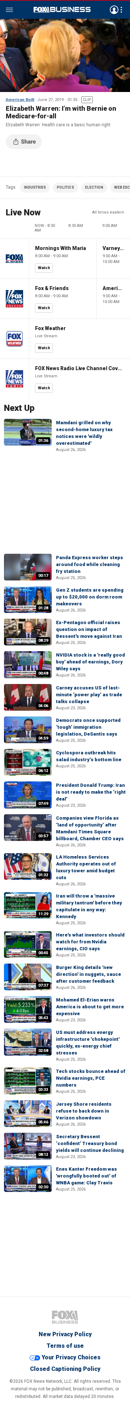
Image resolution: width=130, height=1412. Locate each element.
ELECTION (94, 187)
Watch (44, 268)
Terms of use (65, 1345)
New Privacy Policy (65, 1334)
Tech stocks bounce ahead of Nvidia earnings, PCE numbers (90, 1078)
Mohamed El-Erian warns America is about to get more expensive (90, 1006)
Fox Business (62, 10)
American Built (20, 99)
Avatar (114, 9)
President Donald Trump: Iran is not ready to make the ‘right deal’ (91, 792)
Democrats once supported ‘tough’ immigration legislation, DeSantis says (88, 727)
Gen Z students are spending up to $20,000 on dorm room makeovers (90, 596)
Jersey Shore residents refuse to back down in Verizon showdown (84, 1111)
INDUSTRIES (35, 187)
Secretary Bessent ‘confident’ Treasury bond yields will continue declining (90, 1143)
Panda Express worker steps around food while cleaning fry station (89, 564)
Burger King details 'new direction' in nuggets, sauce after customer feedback (88, 974)
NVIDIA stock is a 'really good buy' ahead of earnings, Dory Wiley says (90, 661)
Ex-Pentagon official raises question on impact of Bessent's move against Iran (89, 629)
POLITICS (65, 187)
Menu (9, 10)
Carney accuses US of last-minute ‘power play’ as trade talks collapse (89, 694)
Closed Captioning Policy (65, 1368)
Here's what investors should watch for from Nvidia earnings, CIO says (90, 941)
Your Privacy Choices (71, 1357)
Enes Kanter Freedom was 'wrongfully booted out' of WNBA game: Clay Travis (86, 1175)
